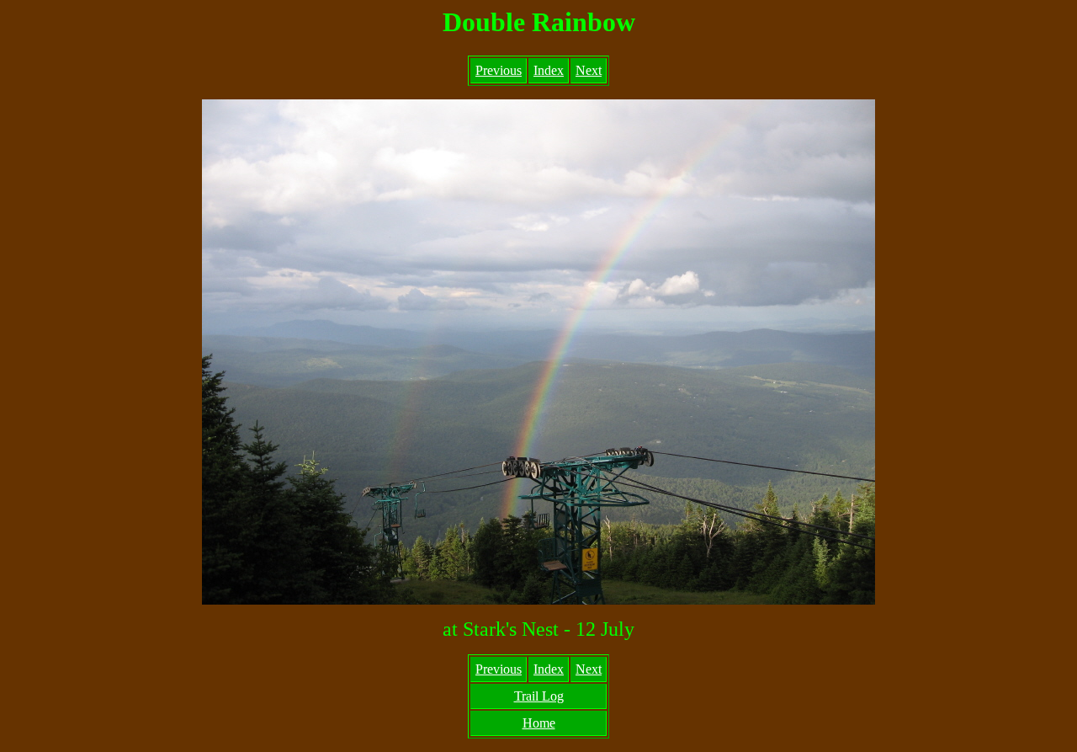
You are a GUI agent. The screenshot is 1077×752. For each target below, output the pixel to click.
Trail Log (539, 696)
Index (548, 70)
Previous (498, 70)
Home (539, 723)
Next (589, 70)
